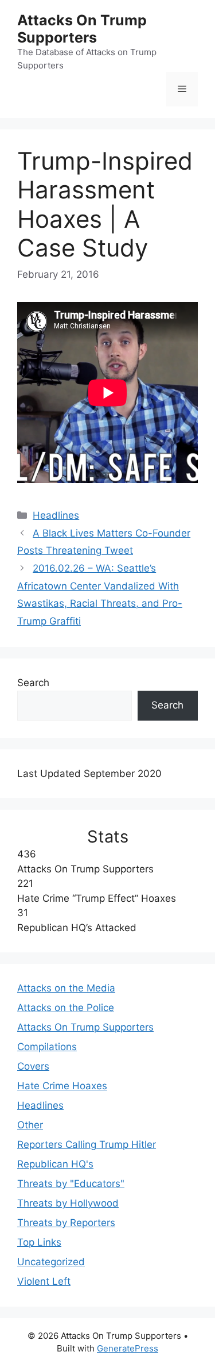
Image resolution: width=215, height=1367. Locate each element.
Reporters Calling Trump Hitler (86, 1144)
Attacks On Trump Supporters (82, 29)
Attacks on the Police (65, 1007)
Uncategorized (51, 1262)
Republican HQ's (55, 1164)
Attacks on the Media (66, 988)
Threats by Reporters (66, 1222)
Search (33, 682)
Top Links (39, 1242)
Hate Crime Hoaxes (62, 1086)
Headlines (56, 515)
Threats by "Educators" (70, 1183)
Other (30, 1125)
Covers (33, 1066)
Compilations (47, 1046)
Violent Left (44, 1281)
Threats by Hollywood (68, 1203)
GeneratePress (127, 1348)
